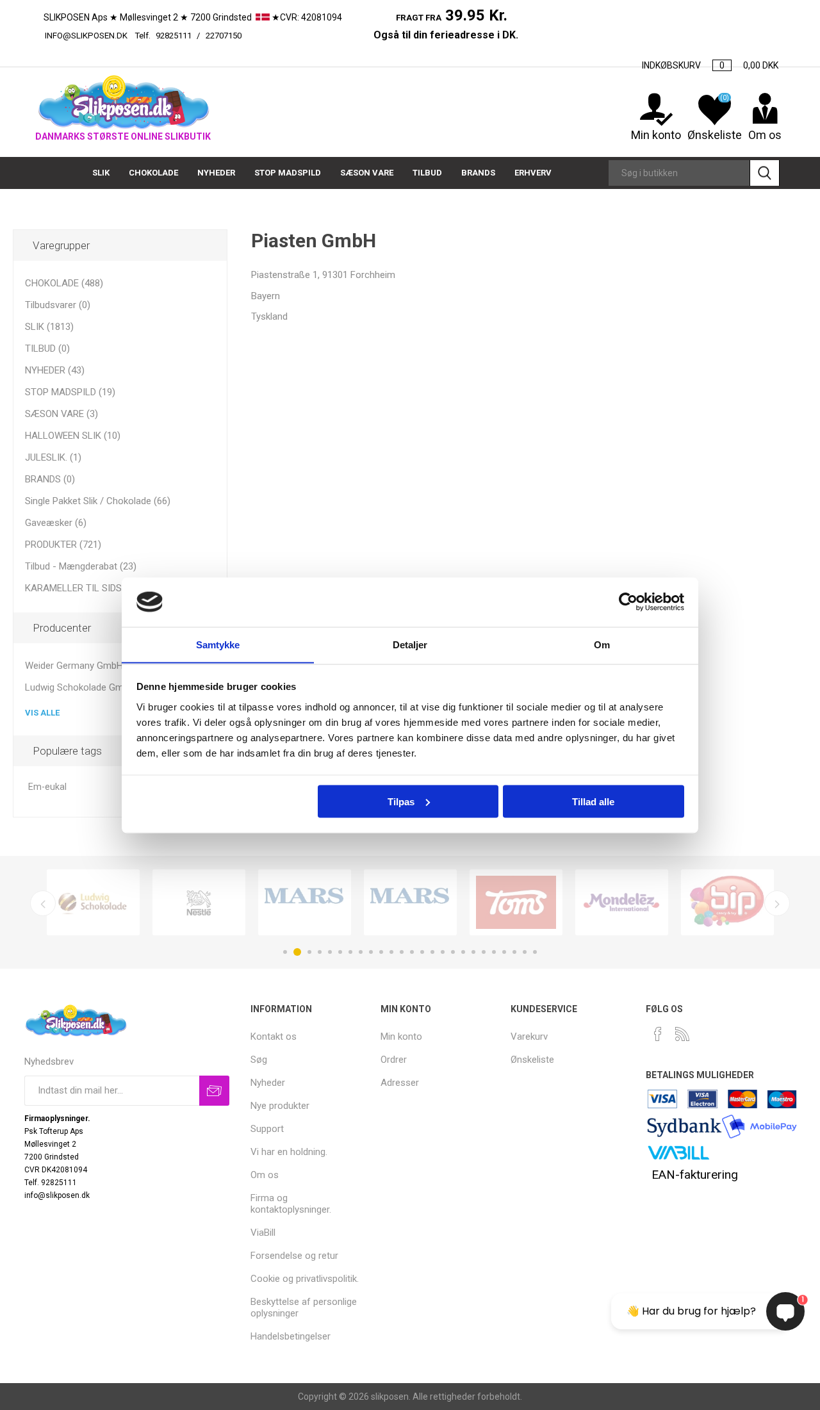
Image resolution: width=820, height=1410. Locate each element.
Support (267, 1129)
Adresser (400, 1082)
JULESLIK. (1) (53, 457)
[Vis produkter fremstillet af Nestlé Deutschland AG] (199, 902)
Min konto (656, 135)
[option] (93, 902)
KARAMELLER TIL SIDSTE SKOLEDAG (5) (110, 588)
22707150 (288, 35)
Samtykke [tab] (218, 644)
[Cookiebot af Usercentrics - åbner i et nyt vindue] (628, 602)
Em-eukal (47, 787)
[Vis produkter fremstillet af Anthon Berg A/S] (516, 902)
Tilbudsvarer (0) (57, 305)
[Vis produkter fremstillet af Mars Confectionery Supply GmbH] (410, 902)
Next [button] (777, 903)
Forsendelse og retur (294, 1255)
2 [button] (297, 952)
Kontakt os (273, 1036)
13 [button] (412, 952)
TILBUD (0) (47, 348)
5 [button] (330, 952)
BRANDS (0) (50, 479)
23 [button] (514, 952)
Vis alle (42, 712)
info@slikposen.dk (86, 35)
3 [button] (309, 952)
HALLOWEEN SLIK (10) (72, 435)
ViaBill (262, 1232)
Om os (264, 1175)
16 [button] (443, 952)
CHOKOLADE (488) (64, 283)
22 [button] (504, 952)
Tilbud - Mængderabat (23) (80, 566)
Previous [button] (43, 903)
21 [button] (494, 952)
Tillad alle (593, 801)
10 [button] (381, 952)
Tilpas (401, 801)
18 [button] (463, 952)
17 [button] (453, 952)
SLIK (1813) (49, 326)
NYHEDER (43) (55, 370)
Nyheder (267, 1082)
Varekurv (529, 1036)
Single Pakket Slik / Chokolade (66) (97, 501)
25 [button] (535, 952)
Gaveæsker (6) (55, 523)
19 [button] (473, 952)
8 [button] (361, 952)
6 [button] (340, 952)
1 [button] (285, 952)
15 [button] (432, 952)
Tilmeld (214, 1091)
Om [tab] (602, 644)
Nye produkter (279, 1105)
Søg (765, 173)
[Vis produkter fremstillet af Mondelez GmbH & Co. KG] (622, 902)
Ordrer (394, 1059)
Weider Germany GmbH (74, 665)
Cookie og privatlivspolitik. (304, 1278)
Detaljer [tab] (410, 644)
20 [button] (484, 952)
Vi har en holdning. (288, 1152)
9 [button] (371, 952)
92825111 (174, 35)
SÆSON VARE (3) (61, 414)
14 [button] (422, 952)
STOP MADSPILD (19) (70, 392)
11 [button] (391, 952)
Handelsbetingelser (290, 1336)
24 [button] (525, 952)
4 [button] (320, 952)
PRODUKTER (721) (63, 544)
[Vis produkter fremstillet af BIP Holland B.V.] (727, 902)
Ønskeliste (532, 1059)
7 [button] (350, 952)
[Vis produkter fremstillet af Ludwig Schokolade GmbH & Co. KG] (93, 902)
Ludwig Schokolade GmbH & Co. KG (100, 687)
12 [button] (402, 952)
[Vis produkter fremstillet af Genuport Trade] (305, 902)
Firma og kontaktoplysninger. (290, 1203)
